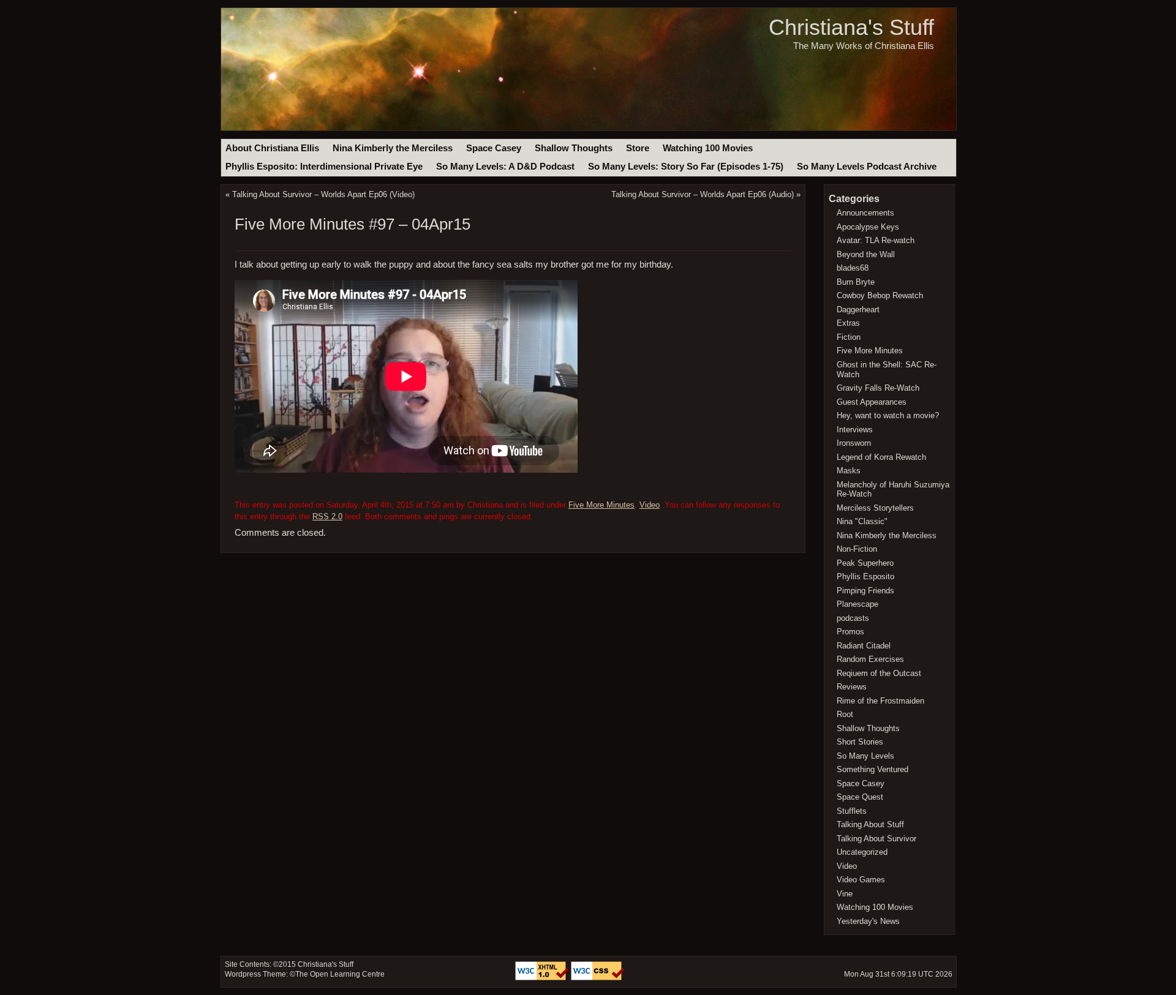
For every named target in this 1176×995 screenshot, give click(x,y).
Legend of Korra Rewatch (881, 457)
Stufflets (852, 811)
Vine (845, 893)
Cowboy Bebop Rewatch (880, 295)
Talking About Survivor (876, 838)
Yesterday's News (868, 921)
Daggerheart (858, 309)
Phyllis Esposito (865, 576)
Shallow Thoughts (573, 148)
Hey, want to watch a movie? (888, 415)
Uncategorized (862, 852)
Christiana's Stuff (851, 27)
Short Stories (860, 741)
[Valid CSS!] (598, 978)
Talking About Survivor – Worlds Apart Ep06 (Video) (323, 194)
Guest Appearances (872, 402)
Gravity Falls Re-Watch (878, 387)
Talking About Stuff (870, 824)
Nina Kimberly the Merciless (393, 148)
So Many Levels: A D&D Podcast (505, 166)
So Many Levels (865, 755)
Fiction (849, 337)
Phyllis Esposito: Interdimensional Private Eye (324, 166)
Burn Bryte (856, 282)
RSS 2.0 (327, 516)
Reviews (852, 686)
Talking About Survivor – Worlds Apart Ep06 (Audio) (702, 194)
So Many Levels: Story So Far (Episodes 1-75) (685, 166)
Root (845, 714)
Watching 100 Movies (708, 148)
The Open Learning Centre (340, 974)
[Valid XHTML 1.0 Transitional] (543, 978)
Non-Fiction (857, 549)
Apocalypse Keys (868, 226)
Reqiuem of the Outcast (879, 673)
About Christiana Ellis (272, 148)
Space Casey (493, 148)
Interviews (855, 429)
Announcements (865, 212)
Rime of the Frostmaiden (880, 700)
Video (649, 504)
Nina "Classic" (862, 521)
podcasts (853, 618)
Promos (850, 631)
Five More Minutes (601, 504)
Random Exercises (870, 659)
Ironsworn (854, 443)
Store (637, 148)
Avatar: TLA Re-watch (875, 240)
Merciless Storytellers (875, 508)
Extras (848, 323)
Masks (849, 470)
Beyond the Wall (866, 254)
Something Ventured (872, 769)
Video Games (861, 879)
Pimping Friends (865, 590)
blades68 (853, 267)
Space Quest (860, 797)
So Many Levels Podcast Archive (867, 166)
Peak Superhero (865, 563)
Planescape (857, 604)
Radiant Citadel (864, 645)
